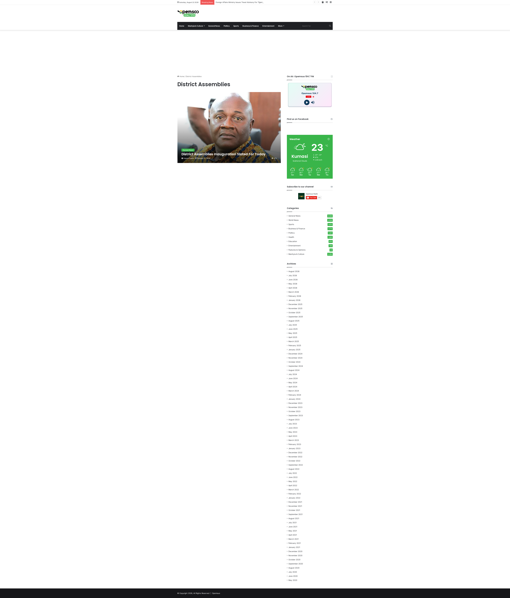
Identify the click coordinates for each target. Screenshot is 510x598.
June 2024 (293, 378)
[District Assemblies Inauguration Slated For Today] (229, 127)
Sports (236, 26)
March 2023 (293, 440)
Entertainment (268, 26)
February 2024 (294, 395)
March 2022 (293, 490)
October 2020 (294, 560)
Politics (227, 26)
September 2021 (295, 514)
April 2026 (292, 288)
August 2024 (293, 370)
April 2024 (292, 387)
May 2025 (292, 333)
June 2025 (293, 329)
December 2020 (295, 551)
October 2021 (294, 510)
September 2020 (295, 564)
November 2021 (295, 506)
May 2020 (292, 580)
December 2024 (295, 354)
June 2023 (293, 428)
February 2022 (294, 494)
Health (291, 237)
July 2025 (292, 325)
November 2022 (295, 457)
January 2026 (294, 300)
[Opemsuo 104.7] (188, 13)
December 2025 (295, 304)
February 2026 (294, 296)
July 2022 (292, 473)
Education (292, 241)
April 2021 (292, 535)
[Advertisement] (255, 52)
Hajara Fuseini (188, 158)
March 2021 (293, 539)
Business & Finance (251, 26)
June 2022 (293, 477)
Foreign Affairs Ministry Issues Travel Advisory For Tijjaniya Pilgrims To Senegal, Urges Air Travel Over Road (260, 2)
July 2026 (292, 275)
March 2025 (293, 341)
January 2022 (294, 498)
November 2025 (295, 308)
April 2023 (292, 436)
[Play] (306, 102)
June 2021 (292, 527)
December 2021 (295, 502)
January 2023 (294, 448)
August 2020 (293, 568)
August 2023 (293, 420)
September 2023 (295, 415)
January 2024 (294, 399)
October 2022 (294, 461)
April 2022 (292, 485)
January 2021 (294, 547)
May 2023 (292, 432)
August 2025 (293, 321)
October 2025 (294, 312)
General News (214, 26)
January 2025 (294, 350)
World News (293, 220)
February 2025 (294, 345)
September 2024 (295, 366)
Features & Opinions (296, 250)
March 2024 (293, 391)
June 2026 (293, 280)
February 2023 (294, 444)
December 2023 (295, 403)
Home (181, 26)
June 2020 (293, 576)
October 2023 (294, 411)
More (280, 26)
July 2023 (292, 424)
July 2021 (292, 522)
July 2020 (292, 572)
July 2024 (292, 374)
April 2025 (292, 337)
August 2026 (293, 271)
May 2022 (292, 481)
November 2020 (295, 555)
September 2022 (295, 465)
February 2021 (294, 543)
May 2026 (292, 284)
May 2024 (292, 382)
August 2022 (293, 469)
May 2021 (292, 531)
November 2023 (295, 407)
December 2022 (295, 452)
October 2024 (294, 362)
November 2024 (295, 358)
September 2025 (295, 317)
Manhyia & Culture (195, 26)
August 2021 (293, 518)
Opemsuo (216, 593)
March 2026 (293, 292)
